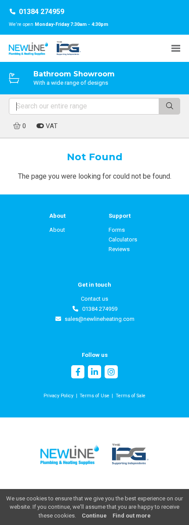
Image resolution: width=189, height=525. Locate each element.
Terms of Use (94, 396)
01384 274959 (41, 11)
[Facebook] (77, 373)
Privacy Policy (58, 396)
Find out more (132, 515)
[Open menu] (175, 48)
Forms (117, 230)
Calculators (123, 239)
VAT (51, 126)
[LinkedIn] (94, 373)
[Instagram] (111, 373)
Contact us (94, 298)
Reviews (119, 249)
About (57, 230)
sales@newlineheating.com (98, 319)
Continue (94, 515)
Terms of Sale (130, 396)
